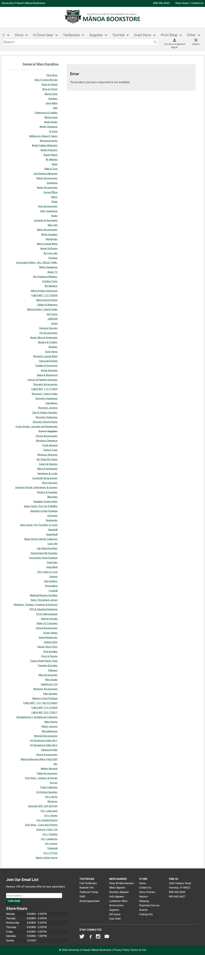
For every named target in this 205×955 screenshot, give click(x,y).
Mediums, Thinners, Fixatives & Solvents (35, 604)
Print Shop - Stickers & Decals (41, 778)
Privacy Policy (121, 949)
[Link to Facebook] (90, 937)
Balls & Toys (50, 168)
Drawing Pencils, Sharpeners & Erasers (36, 487)
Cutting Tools (50, 449)
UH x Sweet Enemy (47, 820)
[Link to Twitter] (82, 937)
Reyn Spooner (49, 482)
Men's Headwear (48, 267)
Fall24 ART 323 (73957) (44, 712)
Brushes (53, 346)
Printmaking (51, 585)
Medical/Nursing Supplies (43, 595)
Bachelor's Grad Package (43, 511)
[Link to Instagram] (98, 937)
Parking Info (146, 914)
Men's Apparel (117, 887)
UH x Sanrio (51, 843)
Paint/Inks (52, 562)
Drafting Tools (49, 281)
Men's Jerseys (49, 726)
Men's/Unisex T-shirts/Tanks (42, 309)
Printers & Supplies (47, 492)
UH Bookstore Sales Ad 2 (43, 745)
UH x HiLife (51, 796)
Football (53, 590)
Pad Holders (50, 581)
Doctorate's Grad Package (43, 557)
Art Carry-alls (50, 253)
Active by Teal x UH (46, 829)
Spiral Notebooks (48, 637)
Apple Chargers (49, 150)
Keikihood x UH (49, 684)
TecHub (118, 35)
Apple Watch (50, 154)
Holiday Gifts (50, 642)
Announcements (48, 140)
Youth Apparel (49, 445)
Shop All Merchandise (121, 883)
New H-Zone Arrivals (46, 79)
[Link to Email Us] (106, 937)
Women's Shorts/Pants (45, 421)
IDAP (82, 896)
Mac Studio (51, 679)
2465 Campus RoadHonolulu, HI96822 (180, 885)
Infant (54, 323)
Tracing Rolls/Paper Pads (43, 660)
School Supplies (47, 431)
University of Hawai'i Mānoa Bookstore (23, 3)
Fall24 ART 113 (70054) (44, 295)
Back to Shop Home (46, 857)
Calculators (51, 403)
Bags (54, 164)
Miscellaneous (49, 731)
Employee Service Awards (149, 907)
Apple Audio (50, 122)
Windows (52, 801)
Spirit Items (51, 351)
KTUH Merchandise (46, 614)
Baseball (52, 529)
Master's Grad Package (44, 698)
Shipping (144, 901)
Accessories (116, 905)
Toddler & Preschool (46, 365)
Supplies (96, 35)
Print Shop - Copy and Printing (41, 824)
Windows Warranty (47, 454)
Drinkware (52, 182)
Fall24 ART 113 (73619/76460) (40, 703)
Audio (54, 215)
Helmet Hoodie (49, 618)
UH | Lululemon (49, 839)
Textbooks (71, 35)
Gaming (53, 576)
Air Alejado (51, 159)
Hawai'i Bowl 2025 (47, 646)
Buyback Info (86, 887)
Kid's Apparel (116, 896)
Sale (55, 107)
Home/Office (50, 192)
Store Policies (147, 892)
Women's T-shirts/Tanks (44, 393)
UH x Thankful (49, 834)
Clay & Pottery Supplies (44, 412)
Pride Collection (48, 787)
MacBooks (51, 239)
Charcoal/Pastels (48, 361)
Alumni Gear (51, 93)
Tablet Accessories (47, 773)
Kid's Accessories (47, 206)
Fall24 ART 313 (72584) (44, 707)
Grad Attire (51, 103)
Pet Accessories (48, 332)
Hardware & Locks (47, 473)
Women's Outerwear (46, 417)
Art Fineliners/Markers (45, 276)
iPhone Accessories (46, 436)
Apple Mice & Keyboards (43, 337)
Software (52, 515)
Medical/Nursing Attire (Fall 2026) (39, 759)
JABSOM (52, 318)
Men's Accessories (47, 229)
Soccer (53, 782)
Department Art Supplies (44, 553)
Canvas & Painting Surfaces (42, 379)
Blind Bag (52, 496)
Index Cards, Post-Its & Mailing (40, 506)
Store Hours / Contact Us (189, 3)
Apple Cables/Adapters (44, 145)
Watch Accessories (46, 178)
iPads (54, 201)
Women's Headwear (46, 398)
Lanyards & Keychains (45, 220)
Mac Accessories (47, 675)
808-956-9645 (161, 3)
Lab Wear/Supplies (47, 548)
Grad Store (142, 35)
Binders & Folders (47, 342)
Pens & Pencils (49, 656)
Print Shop (51, 75)
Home (142, 883)
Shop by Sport (49, 89)
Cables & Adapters (47, 304)
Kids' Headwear (48, 211)
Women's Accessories (45, 384)
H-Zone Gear (43, 35)
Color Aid (52, 543)
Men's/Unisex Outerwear (44, 290)
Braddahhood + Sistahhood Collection (36, 717)
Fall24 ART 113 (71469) (44, 389)
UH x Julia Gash (49, 810)
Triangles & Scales (47, 665)
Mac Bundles (50, 693)
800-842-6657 (177, 896)
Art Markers (51, 286)
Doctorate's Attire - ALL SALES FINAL (36, 262)
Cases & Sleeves (48, 464)
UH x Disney (50, 815)
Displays (52, 257)
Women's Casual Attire (45, 356)
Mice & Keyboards (47, 468)
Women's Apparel (119, 892)
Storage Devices (48, 328)
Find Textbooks (88, 883)
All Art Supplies (49, 234)
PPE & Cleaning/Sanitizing (43, 609)
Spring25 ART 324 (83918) (42, 806)
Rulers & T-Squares (47, 623)
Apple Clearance (48, 126)
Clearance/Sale (49, 749)
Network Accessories (45, 735)
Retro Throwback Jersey (44, 600)
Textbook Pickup (88, 892)
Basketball (51, 534)
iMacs (54, 197)
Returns (143, 896)
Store (19, 35)
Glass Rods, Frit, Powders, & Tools (38, 525)
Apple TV (52, 272)
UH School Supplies (46, 792)
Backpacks (51, 520)
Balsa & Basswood (47, 375)
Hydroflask (51, 567)
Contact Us (145, 887)
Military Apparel (49, 768)
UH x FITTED (50, 853)
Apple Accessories (47, 187)
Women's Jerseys (47, 407)
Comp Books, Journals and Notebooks (36, 426)
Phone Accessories (46, 754)
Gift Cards (52, 314)
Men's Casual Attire (47, 243)
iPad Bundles (50, 651)
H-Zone (53, 131)
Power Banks (50, 632)
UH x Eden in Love (47, 571)
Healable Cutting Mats (45, 501)
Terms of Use (138, 949)
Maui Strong (50, 721)
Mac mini (52, 225)
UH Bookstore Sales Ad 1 (43, 740)
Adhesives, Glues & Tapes (43, 136)
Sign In (174, 47)
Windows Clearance (46, 440)
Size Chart (115, 918)
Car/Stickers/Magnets (45, 173)
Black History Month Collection (40, 539)
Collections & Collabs (46, 112)
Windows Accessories (45, 688)
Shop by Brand (49, 84)
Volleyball (52, 848)
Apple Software (48, 248)
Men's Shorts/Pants (46, 300)
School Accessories (46, 628)
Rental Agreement (89, 901)
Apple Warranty (49, 370)
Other (191, 35)
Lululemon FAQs (118, 901)
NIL (55, 763)
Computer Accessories (44, 478)
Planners (52, 670)
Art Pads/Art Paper (47, 459)
